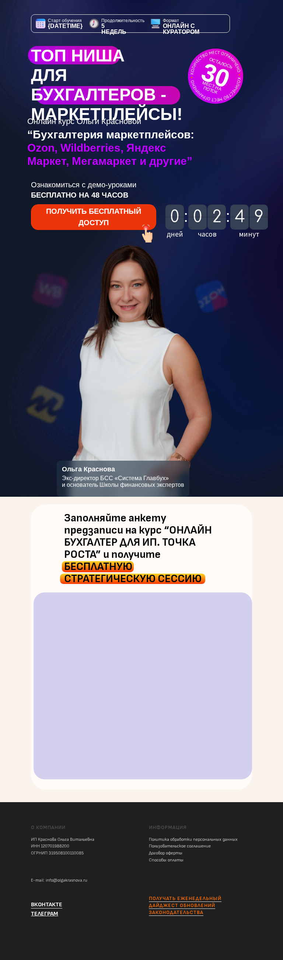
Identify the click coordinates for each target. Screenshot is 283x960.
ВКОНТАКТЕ (46, 904)
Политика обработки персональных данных (193, 839)
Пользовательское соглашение (180, 846)
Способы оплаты (166, 860)
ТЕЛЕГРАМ (44, 913)
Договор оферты (165, 853)
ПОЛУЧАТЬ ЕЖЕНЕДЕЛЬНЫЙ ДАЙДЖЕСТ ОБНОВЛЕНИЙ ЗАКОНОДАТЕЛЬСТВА (185, 905)
